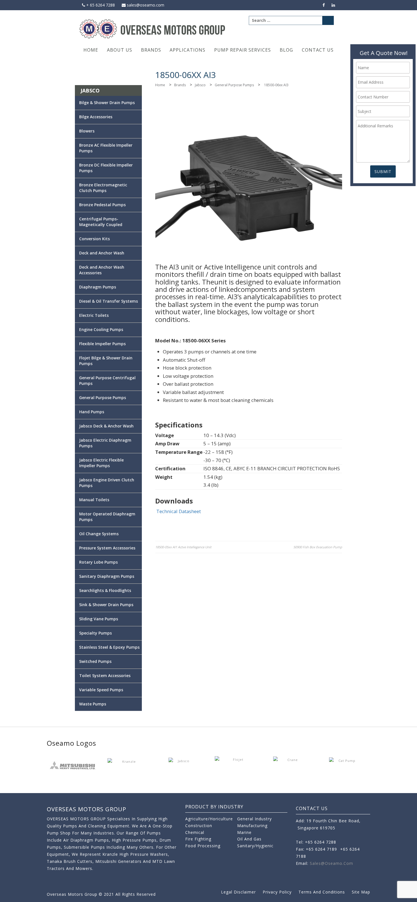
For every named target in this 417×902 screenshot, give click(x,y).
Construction (198, 825)
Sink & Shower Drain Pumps (106, 604)
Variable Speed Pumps (101, 689)
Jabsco (200, 85)
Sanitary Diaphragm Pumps (106, 576)
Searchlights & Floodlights (105, 590)
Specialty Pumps (95, 633)
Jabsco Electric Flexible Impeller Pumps (101, 462)
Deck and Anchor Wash (101, 253)
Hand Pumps (91, 411)
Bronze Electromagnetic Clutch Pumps (103, 187)
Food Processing (202, 845)
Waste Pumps (92, 704)
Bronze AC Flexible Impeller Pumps (105, 147)
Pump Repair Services (242, 50)
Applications (187, 50)
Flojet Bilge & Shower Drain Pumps (105, 360)
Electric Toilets (94, 315)
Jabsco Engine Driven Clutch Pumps (106, 482)
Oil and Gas (249, 839)
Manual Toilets (94, 499)
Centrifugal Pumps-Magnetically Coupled (100, 221)
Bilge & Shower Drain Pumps (107, 102)
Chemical (194, 832)
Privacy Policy (277, 892)
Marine (244, 832)
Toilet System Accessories (104, 675)
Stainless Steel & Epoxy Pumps (109, 647)
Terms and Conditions (321, 892)
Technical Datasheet (178, 511)
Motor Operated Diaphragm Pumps (107, 516)
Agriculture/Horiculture (209, 818)
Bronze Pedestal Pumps (102, 204)
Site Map (361, 892)
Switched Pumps (95, 661)
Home (90, 50)
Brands (151, 50)
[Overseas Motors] (152, 28)
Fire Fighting (198, 839)
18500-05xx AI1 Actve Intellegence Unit (183, 547)
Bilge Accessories (95, 116)
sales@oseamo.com (145, 5)
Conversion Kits (94, 238)
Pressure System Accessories (107, 548)
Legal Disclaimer (238, 892)
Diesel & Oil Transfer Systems (108, 301)
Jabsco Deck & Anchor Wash (106, 426)
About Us (119, 50)
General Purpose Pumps (234, 85)
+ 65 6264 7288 (100, 5)
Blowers (86, 131)
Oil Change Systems (99, 533)
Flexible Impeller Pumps (102, 343)
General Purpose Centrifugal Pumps (107, 380)
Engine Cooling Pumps (101, 329)
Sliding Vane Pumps (98, 618)
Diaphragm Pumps (97, 287)
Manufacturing (252, 825)
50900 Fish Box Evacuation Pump (317, 547)
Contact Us (318, 50)
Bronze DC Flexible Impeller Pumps (106, 167)
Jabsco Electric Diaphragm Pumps (105, 442)
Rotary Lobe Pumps (98, 562)
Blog (286, 50)
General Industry (254, 818)
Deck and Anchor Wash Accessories (101, 269)
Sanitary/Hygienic (255, 845)
